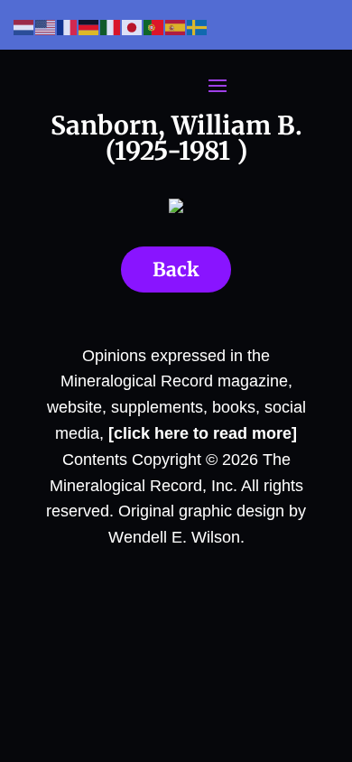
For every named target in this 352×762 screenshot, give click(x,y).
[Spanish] (176, 27)
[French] (68, 27)
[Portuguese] (154, 27)
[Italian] (111, 27)
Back (176, 269)
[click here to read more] (202, 433)
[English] (46, 27)
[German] (89, 27)
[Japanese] (133, 27)
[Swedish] (197, 27)
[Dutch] (24, 27)
